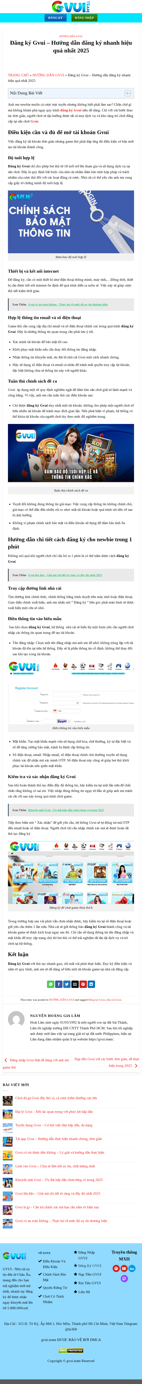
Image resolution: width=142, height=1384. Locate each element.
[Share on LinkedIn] (91, 984)
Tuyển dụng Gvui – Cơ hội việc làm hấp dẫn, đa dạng (53, 1125)
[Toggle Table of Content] (126, 93)
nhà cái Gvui (113, 999)
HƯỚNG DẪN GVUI (71, 36)
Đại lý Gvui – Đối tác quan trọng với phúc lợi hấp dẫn (54, 1112)
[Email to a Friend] (75, 984)
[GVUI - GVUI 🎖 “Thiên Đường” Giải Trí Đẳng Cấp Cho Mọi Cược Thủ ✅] (71, 6)
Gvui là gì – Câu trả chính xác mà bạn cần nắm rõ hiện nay (57, 1207)
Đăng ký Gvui (96, 999)
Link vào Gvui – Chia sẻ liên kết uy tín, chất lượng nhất (55, 1166)
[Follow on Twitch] (124, 1278)
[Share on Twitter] (67, 984)
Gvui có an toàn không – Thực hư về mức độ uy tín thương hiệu (61, 1221)
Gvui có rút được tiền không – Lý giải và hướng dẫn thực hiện (59, 1152)
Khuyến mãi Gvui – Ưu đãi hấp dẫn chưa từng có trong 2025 (59, 1180)
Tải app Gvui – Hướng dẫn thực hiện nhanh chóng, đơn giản (58, 1139)
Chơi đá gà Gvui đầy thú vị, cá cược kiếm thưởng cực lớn (56, 1098)
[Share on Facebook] (58, 984)
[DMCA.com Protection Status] (71, 1350)
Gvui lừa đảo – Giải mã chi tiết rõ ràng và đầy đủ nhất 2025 (57, 1193)
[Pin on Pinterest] (83, 984)
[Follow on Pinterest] (116, 1268)
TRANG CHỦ (18, 75)
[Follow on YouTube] (124, 1268)
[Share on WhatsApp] (50, 984)
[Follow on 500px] (132, 1268)
